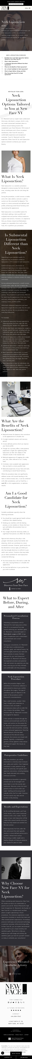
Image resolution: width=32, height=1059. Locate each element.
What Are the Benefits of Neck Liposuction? (16, 67)
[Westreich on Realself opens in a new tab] (23, 1002)
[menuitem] (8, 1002)
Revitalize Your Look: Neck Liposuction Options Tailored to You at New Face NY (17, 58)
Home (2, 28)
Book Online (16, 1053)
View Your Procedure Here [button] (16, 4)
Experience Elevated (16, 964)
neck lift (3, 483)
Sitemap (26, 1034)
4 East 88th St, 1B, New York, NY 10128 (16, 1022)
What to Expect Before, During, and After (15, 71)
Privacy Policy (19, 1034)
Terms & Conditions (9, 1034)
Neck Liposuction (10, 28)
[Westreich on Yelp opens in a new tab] (18, 1002)
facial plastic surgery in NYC (12, 634)
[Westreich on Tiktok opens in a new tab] (11, 1002)
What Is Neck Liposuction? (11, 61)
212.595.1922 (22, 1052)
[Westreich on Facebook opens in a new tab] (16, 1002)
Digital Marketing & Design (18, 1039)
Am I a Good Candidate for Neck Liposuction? (16, 69)
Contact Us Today (16, 588)
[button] (2, 1053)
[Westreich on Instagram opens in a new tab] (8, 1002)
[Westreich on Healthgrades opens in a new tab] (21, 1002)
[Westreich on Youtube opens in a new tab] (13, 1002)
